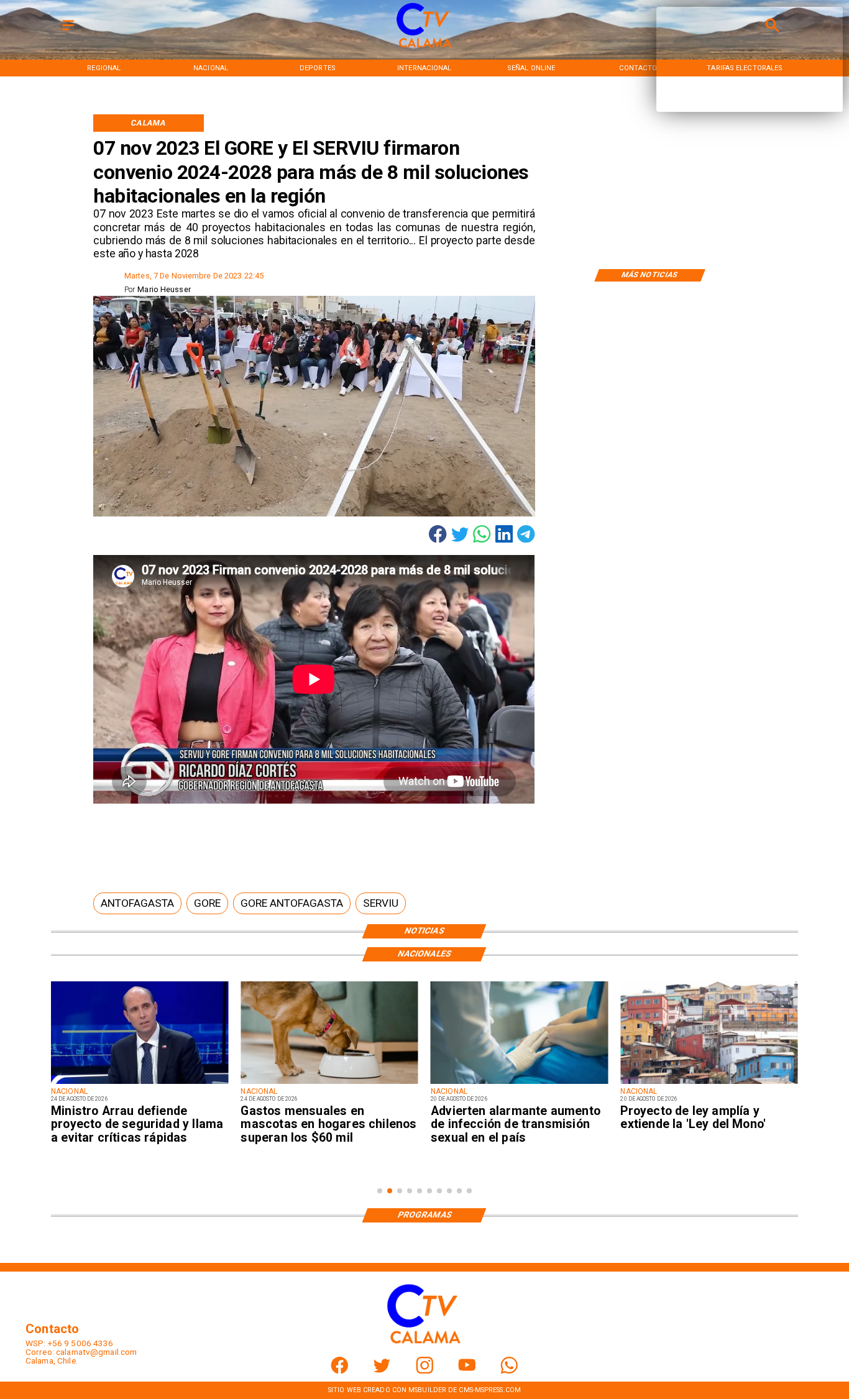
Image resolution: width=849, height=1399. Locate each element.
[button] (137, 903)
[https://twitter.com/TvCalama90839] (382, 1370)
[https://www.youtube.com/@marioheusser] (467, 1370)
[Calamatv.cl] (68, 31)
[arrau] (139, 1083)
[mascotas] (329, 1083)
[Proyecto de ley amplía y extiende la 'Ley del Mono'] (708, 1083)
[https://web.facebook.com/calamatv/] (340, 1370)
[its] (519, 1083)
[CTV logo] (424, 48)
